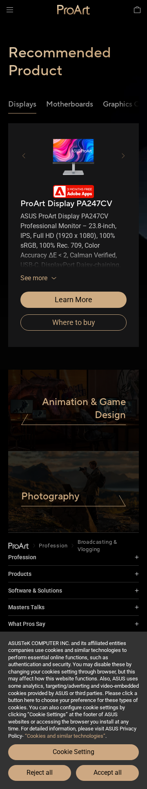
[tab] (22, 104)
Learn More (73, 299)
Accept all (108, 772)
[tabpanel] (73, 233)
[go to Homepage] (18, 545)
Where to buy (73, 322)
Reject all (40, 772)
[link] (73, 10)
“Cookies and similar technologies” (65, 736)
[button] (10, 10)
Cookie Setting (73, 752)
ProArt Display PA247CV (66, 203)
